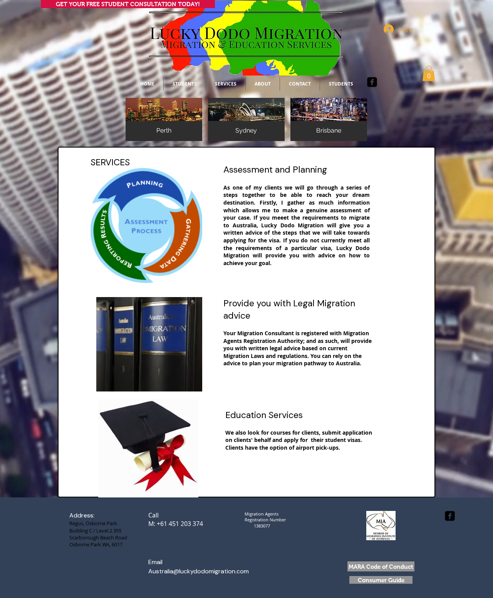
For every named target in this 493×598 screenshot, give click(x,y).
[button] (428, 73)
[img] (164, 119)
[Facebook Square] (372, 82)
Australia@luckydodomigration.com (198, 571)
